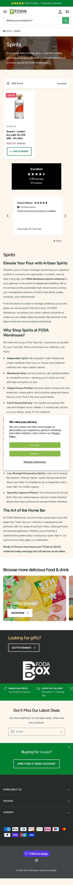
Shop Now (17, 612)
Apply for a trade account (36, 763)
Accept (35, 445)
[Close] (69, 747)
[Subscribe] (61, 732)
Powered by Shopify (48, 870)
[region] (36, 216)
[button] (5, 11)
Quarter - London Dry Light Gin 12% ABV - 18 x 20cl (15, 135)
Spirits (17, 31)
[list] (36, 692)
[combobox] (36, 20)
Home (9, 31)
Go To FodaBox (21, 647)
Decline (35, 453)
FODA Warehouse (31, 870)
